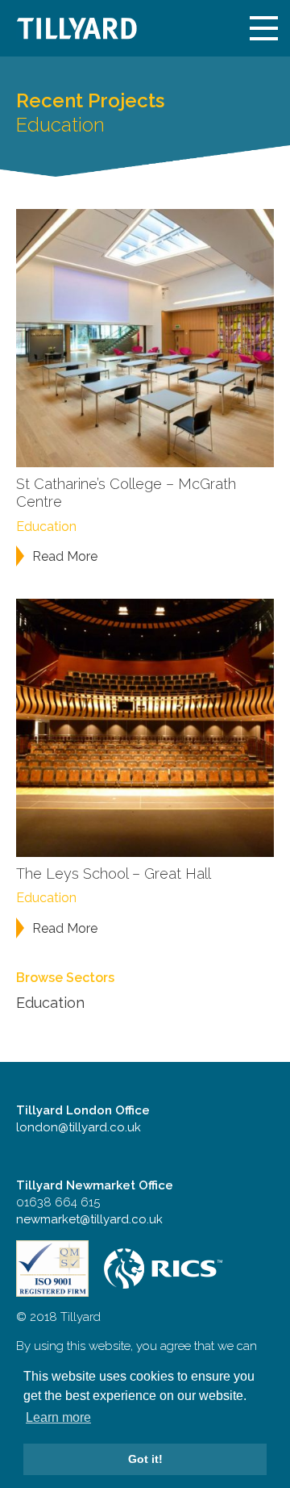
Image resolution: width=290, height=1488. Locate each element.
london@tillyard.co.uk (78, 1127)
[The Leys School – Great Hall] (145, 726)
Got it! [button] (145, 1458)
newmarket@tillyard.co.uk (89, 1219)
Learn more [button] (58, 1417)
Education (46, 526)
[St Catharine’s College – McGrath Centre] (145, 337)
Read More (64, 556)
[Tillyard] (76, 28)
